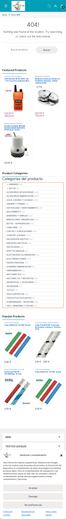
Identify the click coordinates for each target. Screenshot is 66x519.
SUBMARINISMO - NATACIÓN (20, 302)
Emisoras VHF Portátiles (12, 76)
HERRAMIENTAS (14, 270)
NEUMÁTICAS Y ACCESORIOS (20, 282)
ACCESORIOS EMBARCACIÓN (20, 196)
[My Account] (55, 6)
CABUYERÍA (12, 227)
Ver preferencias (33, 504)
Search (49, 6)
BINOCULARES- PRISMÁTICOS (20, 219)
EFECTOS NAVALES (15, 251)
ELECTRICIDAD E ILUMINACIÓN (21, 255)
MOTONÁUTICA (14, 274)
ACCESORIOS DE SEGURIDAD (20, 192)
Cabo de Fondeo (40, 323)
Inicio (4, 15)
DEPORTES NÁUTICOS (17, 243)
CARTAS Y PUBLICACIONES (19, 231)
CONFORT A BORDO (16, 235)
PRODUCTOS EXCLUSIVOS (19, 298)
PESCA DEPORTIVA (15, 294)
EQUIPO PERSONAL (15, 263)
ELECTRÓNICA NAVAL (17, 259)
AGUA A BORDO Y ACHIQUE (20, 200)
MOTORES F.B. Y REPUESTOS (20, 278)
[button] (61, 455)
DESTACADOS (13, 247)
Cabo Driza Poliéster (11, 323)
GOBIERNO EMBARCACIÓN (19, 267)
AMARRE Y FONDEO (16, 204)
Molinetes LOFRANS (42, 76)
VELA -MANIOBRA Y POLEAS (20, 306)
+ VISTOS (11, 188)
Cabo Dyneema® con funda (14, 369)
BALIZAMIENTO (14, 212)
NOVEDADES (12, 286)
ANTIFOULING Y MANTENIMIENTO (22, 208)
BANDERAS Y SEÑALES (17, 216)
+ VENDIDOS (12, 184)
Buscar (46, 50)
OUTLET (10, 290)
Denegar (33, 496)
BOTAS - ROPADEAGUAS (18, 223)
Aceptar (33, 488)
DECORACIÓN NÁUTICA (18, 239)
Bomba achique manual (13, 123)
